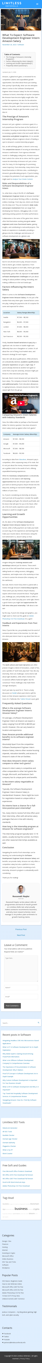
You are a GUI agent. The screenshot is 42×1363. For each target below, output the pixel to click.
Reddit (14, 693)
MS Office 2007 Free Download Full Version (18, 1179)
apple (6, 1217)
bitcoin (32, 1213)
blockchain (34, 1204)
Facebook (7, 1334)
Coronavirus (16, 1204)
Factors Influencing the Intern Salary (18, 61)
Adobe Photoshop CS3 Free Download (16, 1186)
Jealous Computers (8, 1312)
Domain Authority (9, 1143)
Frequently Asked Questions (15, 66)
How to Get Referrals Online (12, 1284)
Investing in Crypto (8, 1253)
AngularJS (22, 1204)
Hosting (5, 1247)
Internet (5, 1250)
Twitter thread (25, 699)
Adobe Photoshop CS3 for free (13, 1293)
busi (13, 1209)
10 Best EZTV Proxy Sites (11, 1296)
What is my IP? (8, 1150)
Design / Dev (6, 1241)
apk (4, 1217)
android (23, 1213)
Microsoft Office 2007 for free (12, 1287)
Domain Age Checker (10, 1139)
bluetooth (9, 1209)
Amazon (30, 1209)
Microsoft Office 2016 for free (12, 1290)
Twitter (6, 1337)
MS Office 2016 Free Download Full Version (18, 1175)
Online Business (7, 1259)
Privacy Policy (25, 1359)
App (4, 1209)
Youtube (7, 1340)
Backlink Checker (8, 1135)
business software (7, 1213)
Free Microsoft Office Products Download (17, 1171)
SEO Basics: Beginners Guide (12, 1281)
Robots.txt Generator (10, 1128)
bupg (10, 1204)
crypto (36, 1209)
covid (27, 1213)
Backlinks (6, 1204)
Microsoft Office (8, 1256)
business (21, 1208)
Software (21, 45)
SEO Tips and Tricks (9, 1262)
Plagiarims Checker (9, 1146)
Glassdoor (22, 459)
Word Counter (7, 1153)
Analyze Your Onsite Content (23, 179)
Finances (5, 1244)
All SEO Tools (7, 1132)
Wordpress (6, 1268)
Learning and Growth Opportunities (18, 63)
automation (16, 1214)
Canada (28, 1204)
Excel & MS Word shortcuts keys (14, 1182)
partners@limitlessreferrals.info (15, 1343)
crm (36, 1213)
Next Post (21, 935)
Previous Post (21, 929)
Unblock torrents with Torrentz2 (13, 1299)
